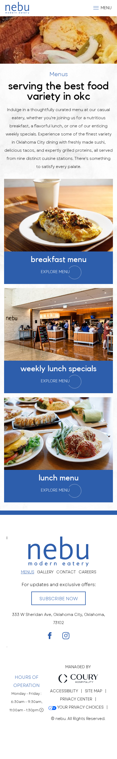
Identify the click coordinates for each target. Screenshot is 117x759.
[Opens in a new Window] (49, 636)
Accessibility (64, 691)
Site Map (93, 691)
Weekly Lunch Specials (58, 369)
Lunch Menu (59, 478)
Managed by (78, 667)
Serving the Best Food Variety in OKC (58, 91)
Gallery (45, 572)
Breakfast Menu (59, 260)
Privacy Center (76, 699)
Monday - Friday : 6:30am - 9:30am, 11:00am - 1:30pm (26, 702)
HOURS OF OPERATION (26, 681)
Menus (59, 74)
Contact (66, 572)
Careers (87, 572)
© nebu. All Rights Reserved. (78, 718)
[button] (102, 8)
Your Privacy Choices (80, 707)
